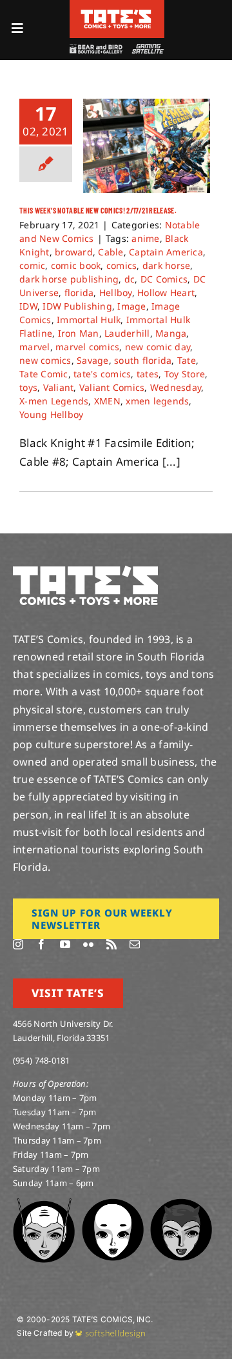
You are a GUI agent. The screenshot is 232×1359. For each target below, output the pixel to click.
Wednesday (175, 387)
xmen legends (157, 401)
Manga (170, 333)
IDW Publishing (77, 306)
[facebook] (41, 944)
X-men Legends (53, 401)
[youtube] (65, 944)
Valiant (58, 387)
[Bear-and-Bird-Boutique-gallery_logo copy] (96, 49)
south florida (142, 360)
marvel (34, 347)
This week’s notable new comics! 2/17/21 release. (98, 210)
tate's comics (102, 374)
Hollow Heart (166, 292)
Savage (93, 360)
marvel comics (87, 347)
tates (148, 374)
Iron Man (78, 333)
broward (74, 252)
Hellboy (115, 292)
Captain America (166, 252)
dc (129, 279)
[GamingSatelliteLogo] (146, 49)
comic (32, 265)
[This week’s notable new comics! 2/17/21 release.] (146, 146)
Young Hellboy (51, 414)
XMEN (107, 401)
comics (121, 265)
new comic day (157, 347)
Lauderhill (127, 333)
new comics (45, 360)
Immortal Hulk (89, 319)
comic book (76, 265)
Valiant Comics (112, 387)
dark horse (166, 265)
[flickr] (88, 944)
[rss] (111, 944)
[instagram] (18, 944)
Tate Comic (43, 374)
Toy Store (184, 374)
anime (145, 238)
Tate (186, 360)
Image (131, 306)
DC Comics (164, 279)
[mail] (135, 944)
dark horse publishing (69, 279)
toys (28, 387)
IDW (28, 306)
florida (79, 292)
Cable (110, 252)
